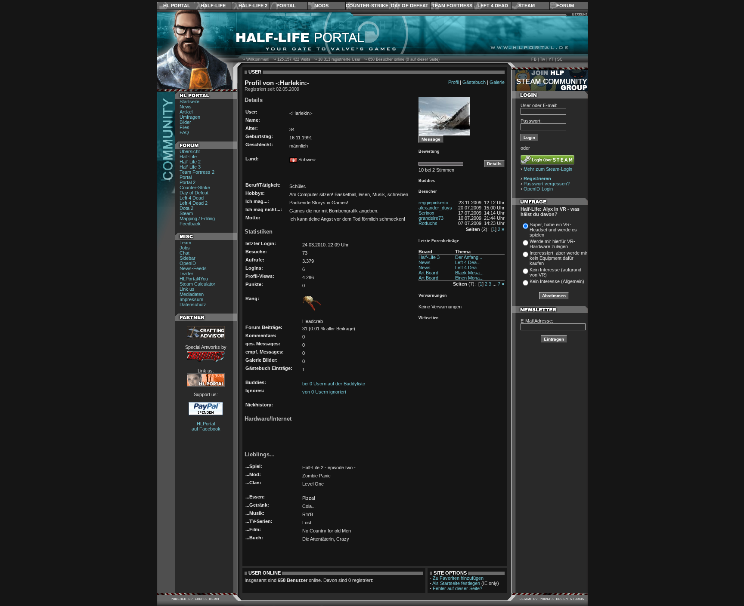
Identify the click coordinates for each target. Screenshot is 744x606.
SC (560, 59)
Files (184, 127)
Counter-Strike (367, 5)
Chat (184, 252)
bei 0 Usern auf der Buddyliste (333, 383)
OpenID (188, 263)
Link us (187, 289)
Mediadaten (192, 294)
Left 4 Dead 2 (194, 203)
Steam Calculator (197, 283)
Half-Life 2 (253, 5)
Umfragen (190, 117)
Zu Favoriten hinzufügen (458, 578)
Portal (286, 5)
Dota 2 (186, 208)
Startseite (189, 101)
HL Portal (176, 5)
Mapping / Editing (197, 218)
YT (551, 59)
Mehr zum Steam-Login (548, 169)
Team (185, 242)
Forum (565, 5)
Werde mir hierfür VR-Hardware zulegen (552, 244)
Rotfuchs (427, 223)
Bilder (185, 122)
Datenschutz (193, 304)
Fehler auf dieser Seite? (457, 588)
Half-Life (213, 5)
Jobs (185, 247)
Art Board (428, 272)
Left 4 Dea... (467, 262)
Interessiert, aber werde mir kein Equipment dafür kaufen (558, 258)
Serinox (426, 212)
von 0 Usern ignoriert (324, 391)
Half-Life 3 (190, 166)
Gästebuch (474, 82)
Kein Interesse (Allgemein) (557, 281)
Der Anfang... (468, 257)
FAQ (184, 132)
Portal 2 (187, 182)
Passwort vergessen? (547, 183)
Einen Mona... (469, 277)
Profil (453, 82)
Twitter (186, 273)
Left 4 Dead (492, 5)
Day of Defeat (409, 5)
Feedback (190, 223)
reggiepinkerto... (435, 202)
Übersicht (190, 151)
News (186, 106)
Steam (526, 5)
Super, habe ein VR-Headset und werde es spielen (553, 229)
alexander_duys (435, 207)
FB (533, 59)
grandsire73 (430, 218)
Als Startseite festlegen (456, 583)
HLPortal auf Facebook (206, 426)
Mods (321, 5)
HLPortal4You (194, 278)
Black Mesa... (469, 272)
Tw (542, 59)
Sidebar (187, 258)
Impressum (191, 299)
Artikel (186, 111)
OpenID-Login (538, 188)
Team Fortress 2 (197, 172)
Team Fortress (452, 5)
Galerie (497, 82)
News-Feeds (193, 268)
